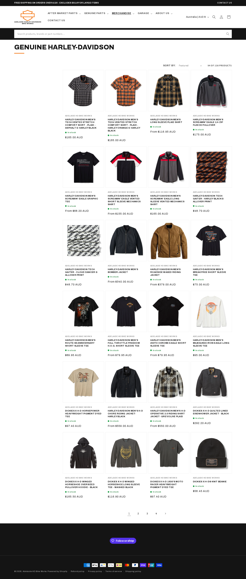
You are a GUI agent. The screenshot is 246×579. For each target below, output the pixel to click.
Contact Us (224, 3)
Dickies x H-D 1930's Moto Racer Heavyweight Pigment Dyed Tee (166, 484)
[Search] (228, 34)
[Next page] (165, 513)
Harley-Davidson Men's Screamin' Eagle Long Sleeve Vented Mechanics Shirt (167, 200)
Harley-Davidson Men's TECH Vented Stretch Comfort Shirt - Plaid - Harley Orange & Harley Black (124, 125)
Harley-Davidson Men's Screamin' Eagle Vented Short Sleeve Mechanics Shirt (124, 200)
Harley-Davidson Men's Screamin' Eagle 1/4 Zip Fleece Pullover (208, 122)
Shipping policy (133, 571)
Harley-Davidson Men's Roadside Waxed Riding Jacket (165, 272)
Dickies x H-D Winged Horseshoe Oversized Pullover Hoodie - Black (81, 484)
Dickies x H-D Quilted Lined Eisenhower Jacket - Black (211, 412)
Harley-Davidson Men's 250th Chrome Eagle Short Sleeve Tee (168, 343)
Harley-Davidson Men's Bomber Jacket (123, 270)
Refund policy (78, 571)
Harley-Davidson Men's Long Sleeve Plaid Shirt (166, 121)
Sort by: (169, 65)
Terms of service (113, 571)
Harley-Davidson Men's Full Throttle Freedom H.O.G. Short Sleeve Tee (124, 343)
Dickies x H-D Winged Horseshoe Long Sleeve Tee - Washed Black (124, 484)
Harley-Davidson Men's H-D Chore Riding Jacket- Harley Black (125, 414)
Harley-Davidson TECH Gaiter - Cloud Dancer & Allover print (81, 272)
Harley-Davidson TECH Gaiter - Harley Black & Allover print (208, 199)
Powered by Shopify (57, 571)
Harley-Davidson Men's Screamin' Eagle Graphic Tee (81, 199)
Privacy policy (95, 571)
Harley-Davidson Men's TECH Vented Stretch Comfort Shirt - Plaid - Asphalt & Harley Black (81, 123)
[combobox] (119, 34)
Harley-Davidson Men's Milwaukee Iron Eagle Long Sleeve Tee (211, 343)
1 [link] (129, 513)
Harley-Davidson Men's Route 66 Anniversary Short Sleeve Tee (80, 343)
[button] (64, 13)
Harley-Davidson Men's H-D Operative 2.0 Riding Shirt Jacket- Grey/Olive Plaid (168, 414)
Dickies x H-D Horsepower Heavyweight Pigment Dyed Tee (83, 414)
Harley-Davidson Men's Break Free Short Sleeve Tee (209, 272)
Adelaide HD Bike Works (35, 571)
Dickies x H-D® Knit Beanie (210, 481)
